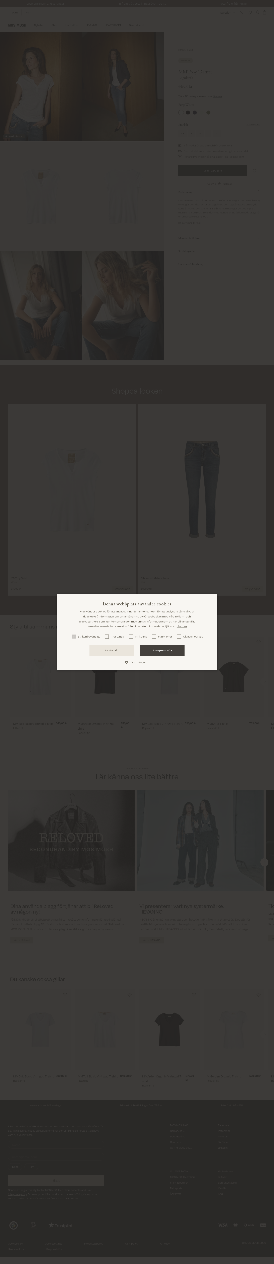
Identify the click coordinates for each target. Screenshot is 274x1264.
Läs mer (182, 626)
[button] (137, 662)
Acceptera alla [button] (162, 650)
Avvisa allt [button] (112, 650)
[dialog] (137, 632)
